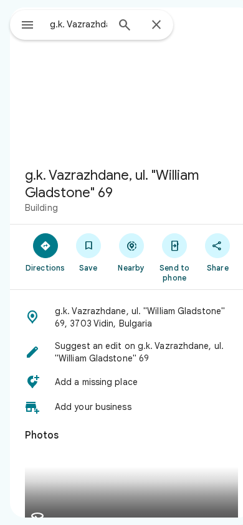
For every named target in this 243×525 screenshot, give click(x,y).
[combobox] (78, 24)
